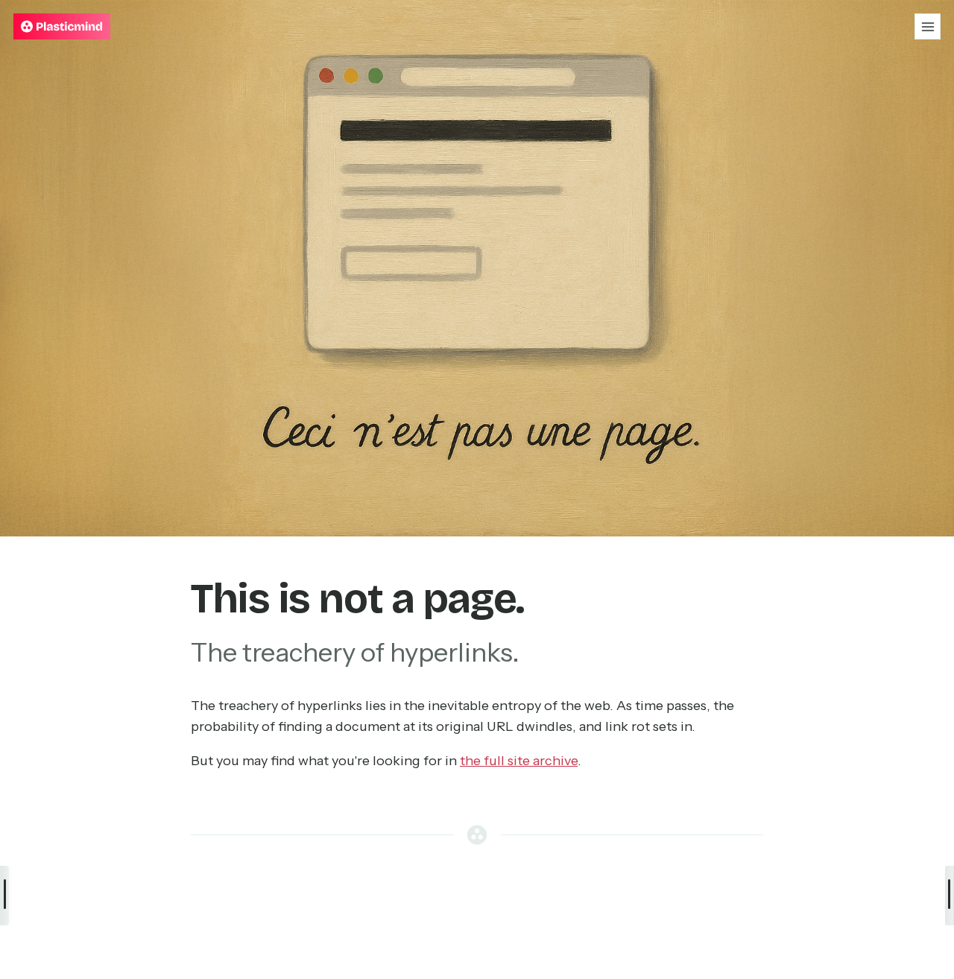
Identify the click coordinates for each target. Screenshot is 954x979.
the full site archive (519, 761)
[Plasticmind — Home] (61, 26)
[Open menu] (927, 26)
